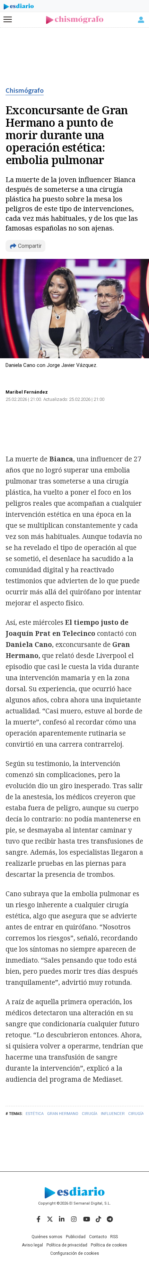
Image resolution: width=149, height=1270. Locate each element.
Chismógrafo (25, 91)
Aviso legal (32, 1245)
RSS (114, 1236)
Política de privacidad (66, 1245)
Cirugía (89, 1113)
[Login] (141, 20)
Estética (35, 1113)
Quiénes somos (47, 1236)
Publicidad (76, 1236)
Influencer (113, 1113)
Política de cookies (109, 1245)
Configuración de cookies (74, 1253)
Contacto (98, 1236)
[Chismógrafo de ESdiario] (74, 20)
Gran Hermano (62, 1113)
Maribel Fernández (27, 392)
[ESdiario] (18, 7)
